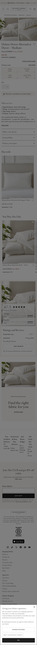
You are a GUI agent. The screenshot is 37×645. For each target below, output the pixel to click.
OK (18, 640)
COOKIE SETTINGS (18, 629)
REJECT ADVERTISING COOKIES (12, 635)
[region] (18, 625)
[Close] (34, 607)
